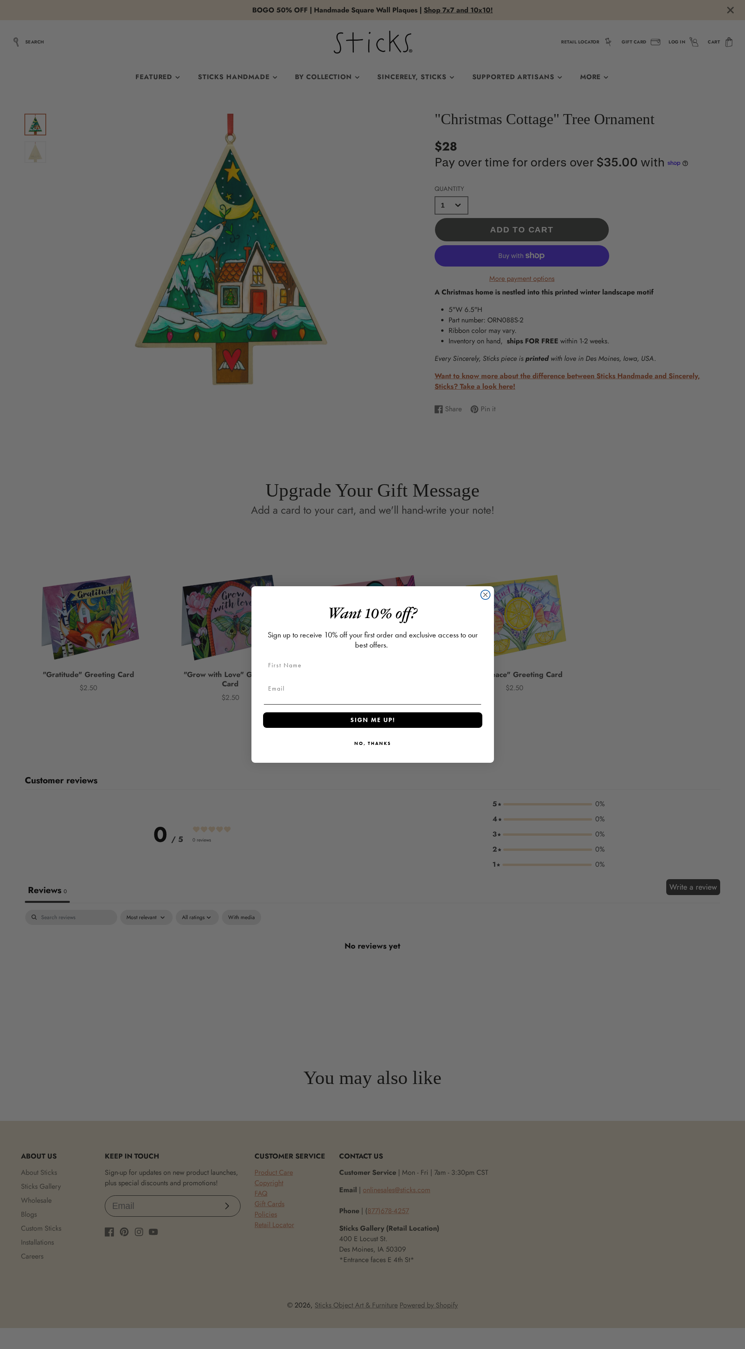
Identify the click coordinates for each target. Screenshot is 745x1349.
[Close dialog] (485, 594)
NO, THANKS (372, 743)
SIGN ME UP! (372, 720)
